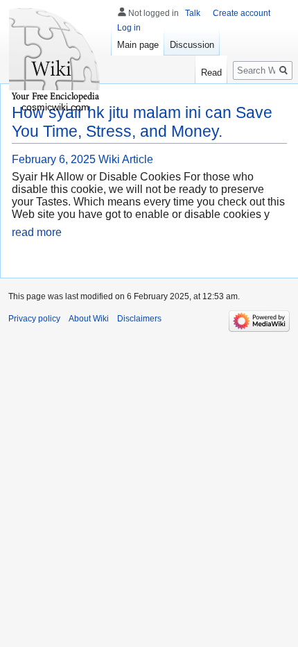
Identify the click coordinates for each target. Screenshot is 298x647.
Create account (241, 13)
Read (211, 72)
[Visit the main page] (55, 55)
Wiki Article (125, 159)
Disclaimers (139, 319)
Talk (192, 13)
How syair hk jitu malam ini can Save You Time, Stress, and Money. (142, 121)
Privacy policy (34, 319)
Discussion (192, 45)
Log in (129, 28)
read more (37, 232)
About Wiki (89, 319)
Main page (138, 45)
